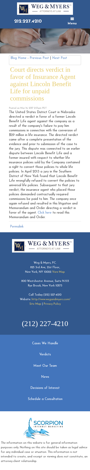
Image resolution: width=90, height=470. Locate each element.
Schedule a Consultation (45, 399)
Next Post (59, 58)
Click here (45, 212)
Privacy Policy (52, 304)
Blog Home (18, 58)
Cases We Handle (45, 343)
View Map (58, 272)
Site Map (35, 304)
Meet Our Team (45, 366)
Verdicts (45, 354)
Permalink (17, 226)
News (45, 377)
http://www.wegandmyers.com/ (51, 299)
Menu (72, 23)
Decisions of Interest (45, 388)
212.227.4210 (28, 21)
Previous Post (39, 58)
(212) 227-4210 (52, 295)
